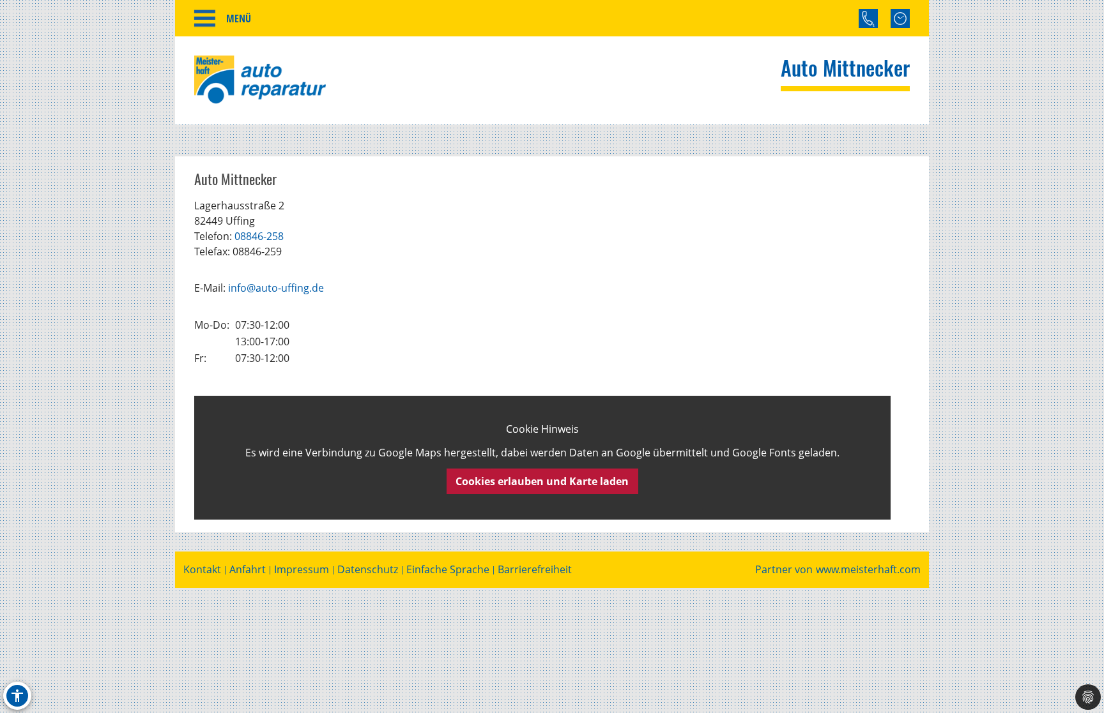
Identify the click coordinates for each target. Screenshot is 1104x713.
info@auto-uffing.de (276, 288)
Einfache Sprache (447, 569)
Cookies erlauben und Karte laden (542, 481)
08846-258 (259, 236)
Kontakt (202, 569)
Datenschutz (367, 569)
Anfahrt (247, 569)
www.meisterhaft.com (868, 569)
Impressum (301, 569)
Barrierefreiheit (535, 569)
